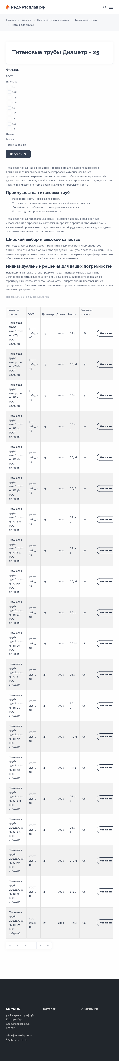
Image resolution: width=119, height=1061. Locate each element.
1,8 (84, 643)
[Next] (48, 945)
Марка (10, 139)
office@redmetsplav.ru (19, 1035)
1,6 (84, 333)
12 (13, 118)
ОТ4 (72, 333)
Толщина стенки (16, 144)
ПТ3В (73, 488)
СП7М (73, 364)
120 (14, 123)
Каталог (49, 1008)
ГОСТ (9, 76)
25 (44, 333)
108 (14, 102)
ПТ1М (73, 643)
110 (14, 113)
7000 (61, 333)
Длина (10, 134)
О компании (89, 1008)
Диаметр (11, 81)
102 (14, 91)
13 (13, 129)
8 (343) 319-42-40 (16, 1039)
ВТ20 (73, 395)
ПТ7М (73, 457)
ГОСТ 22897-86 (33, 333)
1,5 (84, 364)
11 (13, 107)
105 (14, 97)
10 (13, 86)
